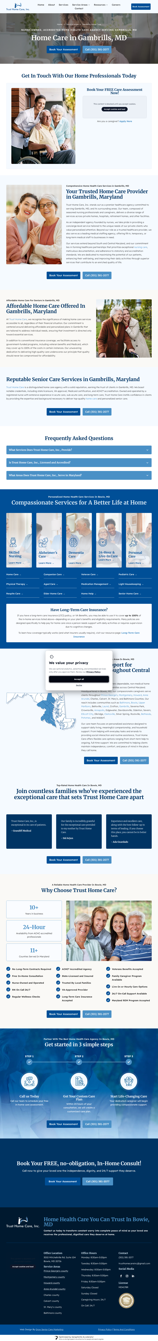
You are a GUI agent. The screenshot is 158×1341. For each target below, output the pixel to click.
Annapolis (99, 710)
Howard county (52, 1282)
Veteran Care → (89, 574)
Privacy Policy (105, 1329)
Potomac (86, 717)
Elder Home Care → (54, 593)
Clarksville (109, 714)
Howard (137, 695)
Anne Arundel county (54, 1289)
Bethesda (146, 714)
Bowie (134, 702)
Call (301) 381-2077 (97, 49)
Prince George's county (56, 1270)
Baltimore (125, 702)
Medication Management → (96, 584)
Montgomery (125, 695)
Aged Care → (51, 584)
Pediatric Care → (128, 574)
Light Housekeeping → (131, 584)
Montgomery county (54, 1277)
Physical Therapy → (17, 584)
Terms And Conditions (124, 1329)
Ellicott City (87, 714)
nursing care (140, 247)
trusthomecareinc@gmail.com (134, 1263)
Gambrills (124, 706)
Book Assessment (140, 6)
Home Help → (88, 593)
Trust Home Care (18, 319)
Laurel (105, 706)
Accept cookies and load (114, 109)
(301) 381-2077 (126, 1257)
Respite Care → (14, 593)
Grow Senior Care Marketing (49, 1329)
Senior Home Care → (130, 593)
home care (91, 398)
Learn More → (16, 562)
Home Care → (13, 574)
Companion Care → (54, 574)
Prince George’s (109, 695)
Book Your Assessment (63, 49)
